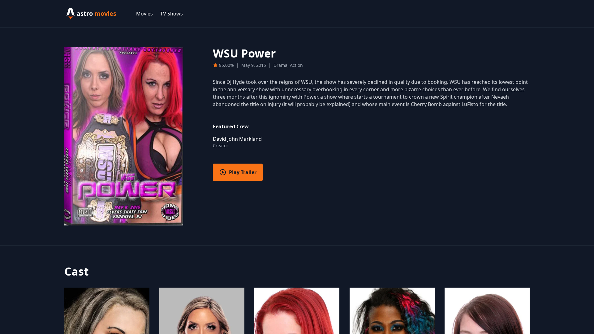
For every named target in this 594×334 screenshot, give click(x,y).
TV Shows (171, 13)
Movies (144, 13)
